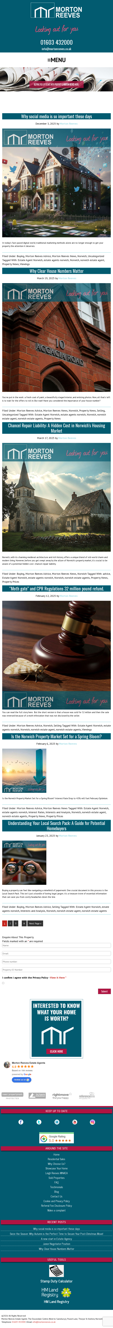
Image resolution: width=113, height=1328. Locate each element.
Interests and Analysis (58, 812)
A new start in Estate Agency (56, 1238)
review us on (20, 1079)
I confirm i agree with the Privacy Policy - (34, 977)
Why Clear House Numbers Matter (57, 271)
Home (57, 1154)
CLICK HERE (56, 1051)
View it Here (57, 977)
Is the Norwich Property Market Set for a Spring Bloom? (56, 736)
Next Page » (35, 923)
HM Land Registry (56, 1301)
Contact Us (56, 1196)
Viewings (25, 264)
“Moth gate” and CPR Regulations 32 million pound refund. (56, 588)
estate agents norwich (56, 260)
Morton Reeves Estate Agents (28, 1062)
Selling (101, 410)
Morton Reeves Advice (38, 256)
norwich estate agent (92, 260)
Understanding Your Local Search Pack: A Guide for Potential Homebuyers (56, 826)
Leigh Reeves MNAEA (56, 1173)
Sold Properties (57, 1177)
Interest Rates (36, 812)
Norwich (82, 256)
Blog (56, 1191)
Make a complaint (57, 1210)
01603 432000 (56, 42)
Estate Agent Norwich (30, 260)
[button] (56, 59)
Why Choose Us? (56, 1163)
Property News (10, 264)
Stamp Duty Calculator (56, 1281)
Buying (20, 256)
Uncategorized (96, 256)
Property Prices (10, 581)
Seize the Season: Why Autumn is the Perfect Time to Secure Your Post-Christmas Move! (56, 1233)
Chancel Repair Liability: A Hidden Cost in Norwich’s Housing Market (56, 428)
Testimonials (56, 1187)
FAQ (56, 1182)
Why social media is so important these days (56, 116)
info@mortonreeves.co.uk (56, 48)
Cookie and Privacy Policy (56, 1201)
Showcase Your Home (56, 1168)
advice (106, 573)
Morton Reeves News (64, 256)
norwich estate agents (30, 418)
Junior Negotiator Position (56, 1243)
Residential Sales (56, 1159)
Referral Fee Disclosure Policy (56, 1205)
